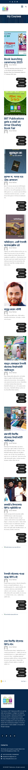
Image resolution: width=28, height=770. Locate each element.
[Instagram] (14, 1)
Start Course (21, 79)
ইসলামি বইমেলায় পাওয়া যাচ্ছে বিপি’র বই (14, 575)
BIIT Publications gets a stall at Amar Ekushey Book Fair (14, 123)
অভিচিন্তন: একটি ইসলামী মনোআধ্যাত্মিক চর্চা (15, 243)
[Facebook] (10, 1)
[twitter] (17, 1)
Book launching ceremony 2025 (13, 60)
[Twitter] (6, 735)
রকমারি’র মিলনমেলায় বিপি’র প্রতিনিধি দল (13, 506)
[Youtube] (12, 1)
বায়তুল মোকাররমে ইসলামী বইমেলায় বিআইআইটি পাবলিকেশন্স (15, 367)
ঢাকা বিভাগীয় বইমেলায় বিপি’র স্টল (13, 643)
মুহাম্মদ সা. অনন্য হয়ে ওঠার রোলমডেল (13, 178)
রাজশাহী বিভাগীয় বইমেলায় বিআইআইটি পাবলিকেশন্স (13, 437)
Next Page (24, 681)
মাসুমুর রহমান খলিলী (12, 309)
